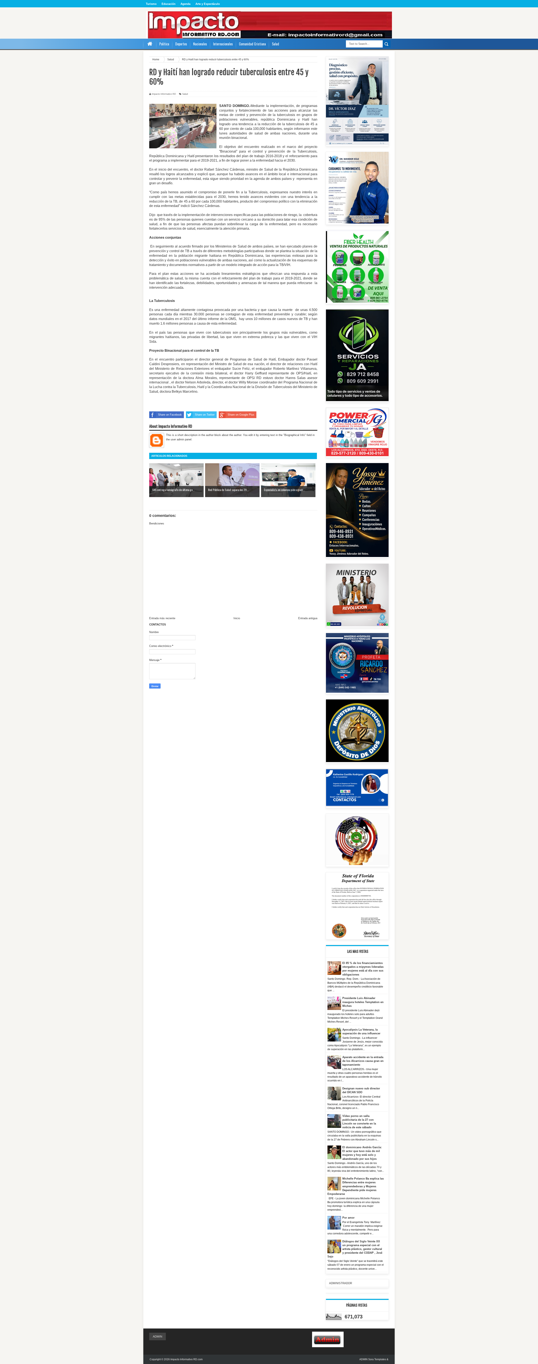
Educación (168, 3)
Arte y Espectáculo (207, 3)
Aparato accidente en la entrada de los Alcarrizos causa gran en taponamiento (363, 1061)
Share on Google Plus (241, 414)
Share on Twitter (205, 414)
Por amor (348, 1217)
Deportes (181, 43)
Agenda (185, 3)
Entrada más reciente (162, 618)
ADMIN (157, 1336)
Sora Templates (377, 1359)
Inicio (236, 618)
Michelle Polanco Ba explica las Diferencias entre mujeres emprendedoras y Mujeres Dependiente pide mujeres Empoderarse (355, 1186)
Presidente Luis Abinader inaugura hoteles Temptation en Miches (363, 1002)
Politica (164, 43)
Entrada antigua (307, 618)
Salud (185, 94)
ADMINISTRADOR (340, 1283)
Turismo (151, 3)
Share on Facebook (170, 414)
